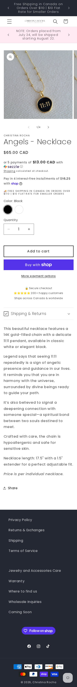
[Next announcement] (69, 8)
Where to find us (23, 591)
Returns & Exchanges (27, 530)
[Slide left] (28, 127)
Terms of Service (23, 551)
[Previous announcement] (8, 8)
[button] (9, 21)
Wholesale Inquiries (25, 602)
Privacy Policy (20, 520)
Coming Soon (20, 612)
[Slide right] (48, 127)
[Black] (8, 209)
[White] (19, 209)
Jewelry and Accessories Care (35, 570)
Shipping (9, 171)
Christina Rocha (44, 682)
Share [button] (13, 488)
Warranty (17, 581)
